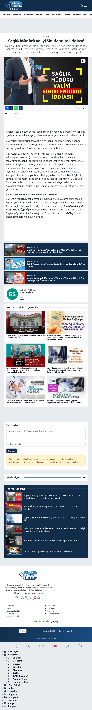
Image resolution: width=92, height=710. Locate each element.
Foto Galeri (14, 685)
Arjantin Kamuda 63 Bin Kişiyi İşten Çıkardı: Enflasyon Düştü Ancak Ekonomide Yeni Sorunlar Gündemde (65, 370)
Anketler (12, 700)
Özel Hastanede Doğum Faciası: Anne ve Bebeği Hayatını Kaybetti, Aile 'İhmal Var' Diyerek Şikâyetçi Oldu (23, 370)
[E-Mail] (22, 298)
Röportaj (12, 694)
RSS (23, 631)
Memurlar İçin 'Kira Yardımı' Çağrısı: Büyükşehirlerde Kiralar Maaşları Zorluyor (64, 402)
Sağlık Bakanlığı (53, 14)
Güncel (39, 14)
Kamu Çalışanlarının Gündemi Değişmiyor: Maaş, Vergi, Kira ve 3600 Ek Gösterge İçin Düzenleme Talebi (64, 337)
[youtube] (54, 646)
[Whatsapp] (39, 598)
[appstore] (39, 621)
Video (11, 688)
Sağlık (67, 14)
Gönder (11, 450)
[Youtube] (35, 598)
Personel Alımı (53, 613)
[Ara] (82, 5)
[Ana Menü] (85, 5)
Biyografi (13, 697)
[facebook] (15, 646)
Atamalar (28, 14)
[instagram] (41, 646)
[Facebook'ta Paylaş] (7, 108)
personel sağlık (20, 682)
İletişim (12, 706)
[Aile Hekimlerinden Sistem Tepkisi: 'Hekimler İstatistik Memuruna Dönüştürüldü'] (25, 387)
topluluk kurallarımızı (30, 459)
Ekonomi (17, 14)
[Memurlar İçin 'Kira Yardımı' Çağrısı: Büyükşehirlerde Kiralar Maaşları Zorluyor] (66, 387)
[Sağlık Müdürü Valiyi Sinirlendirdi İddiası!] (46, 81)
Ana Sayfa (13, 651)
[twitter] (28, 646)
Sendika (77, 14)
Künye (11, 703)
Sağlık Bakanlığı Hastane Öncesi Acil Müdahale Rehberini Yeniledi (25, 336)
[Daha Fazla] (21, 108)
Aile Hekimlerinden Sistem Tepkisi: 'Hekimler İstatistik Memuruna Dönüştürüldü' (25, 402)
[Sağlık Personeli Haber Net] (13, 5)
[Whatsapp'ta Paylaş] (16, 108)
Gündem (6, 14)
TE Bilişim (52, 638)
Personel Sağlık (46, 462)
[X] (22, 598)
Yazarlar (12, 691)
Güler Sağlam (26, 292)
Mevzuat (10, 613)
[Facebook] (17, 598)
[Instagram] (26, 598)
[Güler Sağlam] (12, 293)
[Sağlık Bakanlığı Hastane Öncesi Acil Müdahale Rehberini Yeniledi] (25, 322)
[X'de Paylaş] (11, 108)
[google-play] (52, 621)
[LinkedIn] (30, 598)
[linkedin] (81, 646)
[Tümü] (84, 477)
